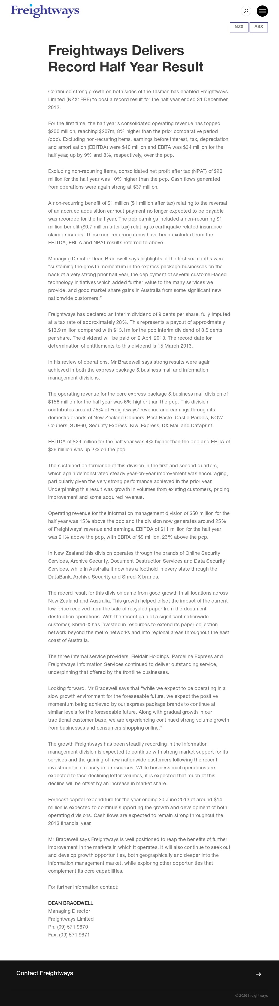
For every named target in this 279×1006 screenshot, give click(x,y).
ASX (258, 27)
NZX (239, 27)
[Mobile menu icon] (262, 11)
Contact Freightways (44, 974)
